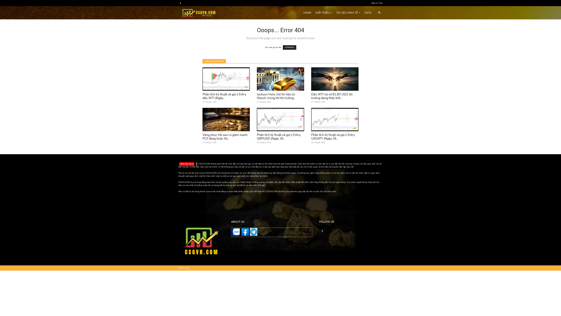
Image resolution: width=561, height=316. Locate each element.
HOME (307, 12)
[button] (379, 13)
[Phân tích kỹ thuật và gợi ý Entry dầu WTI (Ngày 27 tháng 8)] (226, 79)
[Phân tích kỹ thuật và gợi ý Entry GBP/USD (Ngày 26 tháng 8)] (280, 119)
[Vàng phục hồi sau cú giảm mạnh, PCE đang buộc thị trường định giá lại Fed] (226, 119)
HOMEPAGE (289, 47)
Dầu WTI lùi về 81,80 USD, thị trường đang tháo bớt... (332, 96)
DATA (368, 12)
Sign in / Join (377, 3)
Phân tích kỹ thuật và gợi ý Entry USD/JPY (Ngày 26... (333, 137)
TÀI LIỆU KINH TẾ (347, 12)
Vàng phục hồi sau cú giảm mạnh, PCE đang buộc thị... (225, 137)
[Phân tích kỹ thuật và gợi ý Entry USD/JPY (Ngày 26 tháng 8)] (335, 119)
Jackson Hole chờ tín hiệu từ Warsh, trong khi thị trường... (276, 96)
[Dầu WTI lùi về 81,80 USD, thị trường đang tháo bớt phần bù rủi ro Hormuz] (335, 79)
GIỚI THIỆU (322, 12)
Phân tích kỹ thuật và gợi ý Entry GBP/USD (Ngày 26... (279, 137)
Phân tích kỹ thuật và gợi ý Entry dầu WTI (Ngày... (224, 96)
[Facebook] (180, 3)
